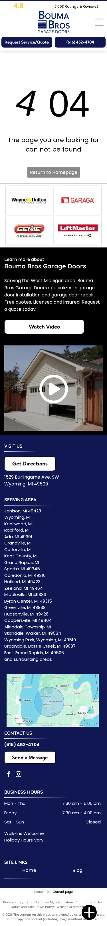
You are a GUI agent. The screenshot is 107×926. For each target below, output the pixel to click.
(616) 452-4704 (22, 745)
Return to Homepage (53, 172)
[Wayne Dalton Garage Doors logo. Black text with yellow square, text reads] (29, 200)
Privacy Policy (13, 902)
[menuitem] (29, 870)
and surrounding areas (28, 659)
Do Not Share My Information (51, 902)
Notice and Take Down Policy (32, 907)
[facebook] (8, 775)
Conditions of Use (89, 902)
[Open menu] (99, 22)
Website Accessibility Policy (76, 907)
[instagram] (18, 775)
